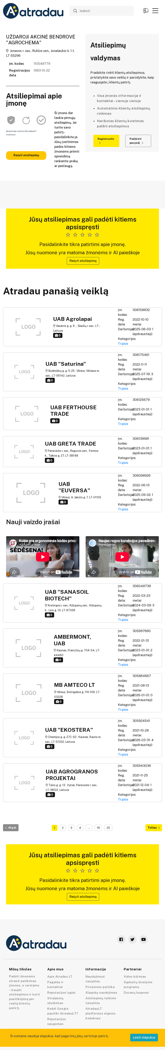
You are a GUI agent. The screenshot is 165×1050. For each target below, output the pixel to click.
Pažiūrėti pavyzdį (135, 140)
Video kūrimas (135, 976)
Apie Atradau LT (60, 976)
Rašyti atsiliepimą (26, 155)
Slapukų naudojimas (101, 992)
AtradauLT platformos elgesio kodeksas (101, 1013)
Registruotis (106, 138)
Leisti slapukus (144, 1037)
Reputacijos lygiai (61, 992)
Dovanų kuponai (136, 992)
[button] (155, 10)
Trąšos (123, 344)
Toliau (152, 827)
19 (98, 827)
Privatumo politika (100, 987)
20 (108, 827)
